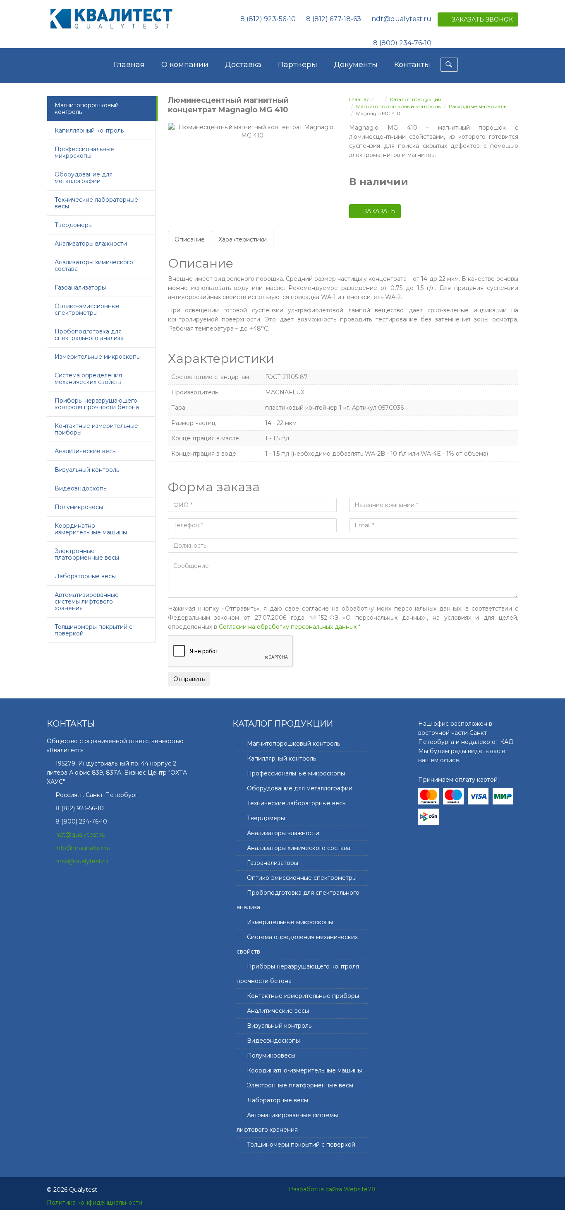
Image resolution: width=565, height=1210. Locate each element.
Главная (129, 64)
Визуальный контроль (87, 469)
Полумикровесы (79, 507)
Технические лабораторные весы (96, 203)
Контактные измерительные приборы (96, 429)
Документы (356, 64)
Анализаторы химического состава (94, 265)
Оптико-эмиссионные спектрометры (87, 309)
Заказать (379, 211)
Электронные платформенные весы (87, 554)
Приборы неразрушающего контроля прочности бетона (97, 404)
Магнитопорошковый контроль (87, 108)
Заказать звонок (482, 19)
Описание (190, 239)
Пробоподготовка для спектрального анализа (89, 335)
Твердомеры (74, 225)
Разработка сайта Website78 (332, 1189)
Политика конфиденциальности (94, 1202)
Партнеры (297, 64)
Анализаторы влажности (91, 243)
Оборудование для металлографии (84, 178)
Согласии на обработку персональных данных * (289, 626)
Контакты (412, 64)
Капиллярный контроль (89, 130)
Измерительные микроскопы (98, 356)
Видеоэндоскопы (81, 488)
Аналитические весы (86, 451)
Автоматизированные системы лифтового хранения (87, 601)
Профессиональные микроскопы (84, 152)
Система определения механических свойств (88, 379)
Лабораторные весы (85, 576)
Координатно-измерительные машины (91, 529)
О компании (184, 64)
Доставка (243, 64)
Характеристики (242, 239)
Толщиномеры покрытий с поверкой (93, 630)
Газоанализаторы (80, 287)
